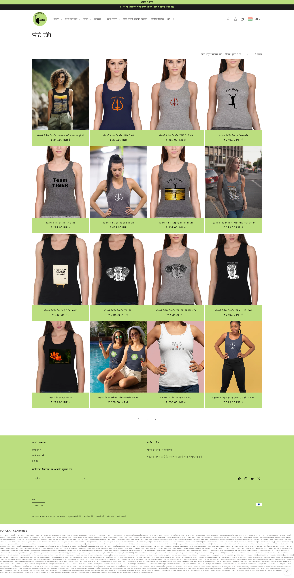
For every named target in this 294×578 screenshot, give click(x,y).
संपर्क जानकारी (121, 516)
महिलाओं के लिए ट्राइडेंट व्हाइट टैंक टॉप (118, 223)
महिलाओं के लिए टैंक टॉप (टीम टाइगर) (61, 223)
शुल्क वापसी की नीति (74, 516)
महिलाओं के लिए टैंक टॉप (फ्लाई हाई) (233, 135)
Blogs (35, 460)
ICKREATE (44, 516)
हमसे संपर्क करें (38, 455)
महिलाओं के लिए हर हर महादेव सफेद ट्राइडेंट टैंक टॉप (233, 398)
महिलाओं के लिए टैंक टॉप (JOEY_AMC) (60, 310)
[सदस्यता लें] (83, 478)
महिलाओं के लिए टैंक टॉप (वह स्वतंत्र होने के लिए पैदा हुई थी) (61, 135)
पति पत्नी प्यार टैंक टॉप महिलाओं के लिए (175, 398)
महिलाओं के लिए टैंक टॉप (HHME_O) (118, 135)
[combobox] (254, 19)
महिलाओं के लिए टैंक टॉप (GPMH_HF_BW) (233, 310)
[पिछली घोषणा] (33, 7)
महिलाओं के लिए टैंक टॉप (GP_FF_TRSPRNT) (176, 310)
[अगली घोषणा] (260, 7)
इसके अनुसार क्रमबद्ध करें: (211, 54)
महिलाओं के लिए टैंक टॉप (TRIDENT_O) (176, 135)
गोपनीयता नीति (88, 516)
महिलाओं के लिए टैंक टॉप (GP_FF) (118, 310)
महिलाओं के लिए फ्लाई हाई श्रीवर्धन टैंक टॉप (176, 223)
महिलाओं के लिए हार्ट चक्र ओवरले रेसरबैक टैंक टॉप (118, 398)
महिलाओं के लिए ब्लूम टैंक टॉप (60, 398)
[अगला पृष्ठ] (155, 419)
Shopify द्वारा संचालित (57, 516)
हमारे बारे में (36, 450)
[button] (57, 19)
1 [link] (138, 419)
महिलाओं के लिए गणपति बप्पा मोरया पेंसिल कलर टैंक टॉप (233, 223)
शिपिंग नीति (110, 516)
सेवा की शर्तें (100, 516)
